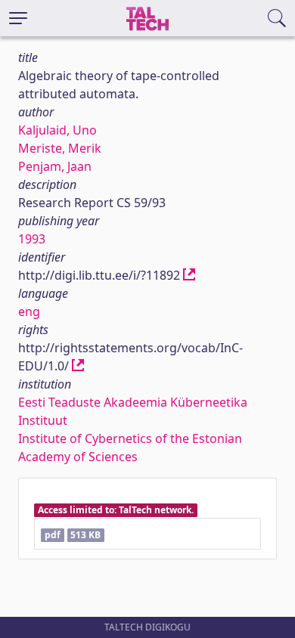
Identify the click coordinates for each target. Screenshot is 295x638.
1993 (31, 239)
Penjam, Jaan (55, 166)
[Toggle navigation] (18, 18)
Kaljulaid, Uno (57, 130)
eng (29, 311)
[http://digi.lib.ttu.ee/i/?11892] (189, 275)
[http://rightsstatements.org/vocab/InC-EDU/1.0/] (78, 366)
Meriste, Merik (59, 148)
